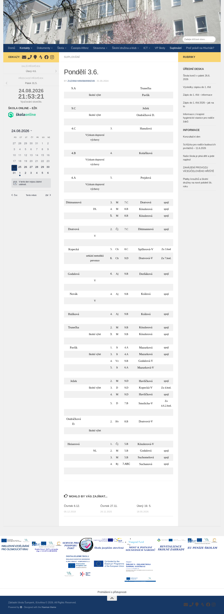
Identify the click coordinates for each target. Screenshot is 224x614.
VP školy (160, 48)
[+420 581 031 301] (30, 57)
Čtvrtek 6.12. (72, 506)
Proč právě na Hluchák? (200, 48)
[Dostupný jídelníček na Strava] (41, 57)
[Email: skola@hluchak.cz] (24, 57)
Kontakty (25, 48)
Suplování (176, 48)
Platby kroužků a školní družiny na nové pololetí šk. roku (197, 183)
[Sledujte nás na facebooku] (46, 57)
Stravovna (99, 48)
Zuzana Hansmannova (81, 81)
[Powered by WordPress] (21, 607)
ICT (145, 48)
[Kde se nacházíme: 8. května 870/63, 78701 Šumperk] (35, 57)
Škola (60, 48)
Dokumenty (43, 48)
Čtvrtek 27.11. (109, 506)
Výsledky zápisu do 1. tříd (197, 87)
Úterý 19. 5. (144, 506)
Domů (11, 48)
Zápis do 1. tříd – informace (197, 94)
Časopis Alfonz (80, 48)
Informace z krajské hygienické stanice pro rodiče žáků (198, 118)
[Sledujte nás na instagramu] (52, 57)
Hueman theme (49, 607)
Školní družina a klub (124, 48)
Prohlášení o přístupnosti (112, 592)
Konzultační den (191, 136)
